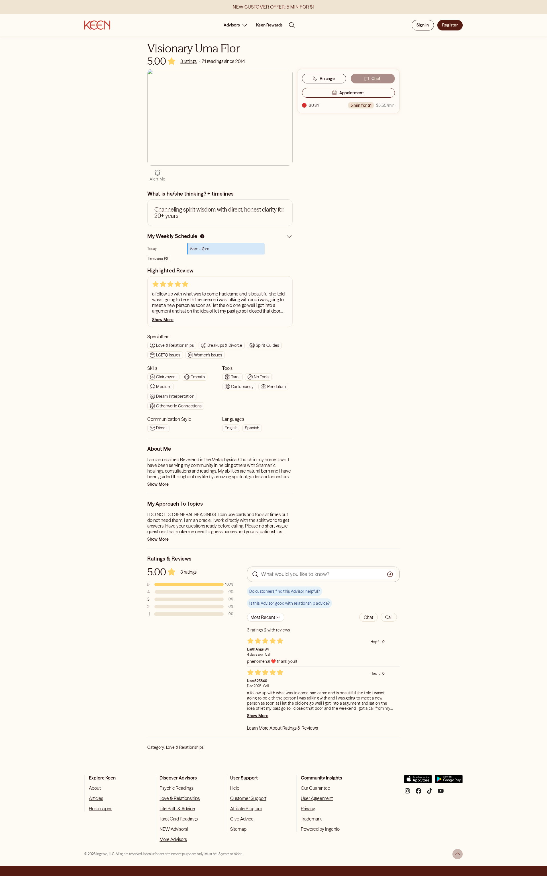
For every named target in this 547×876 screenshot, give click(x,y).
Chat (376, 78)
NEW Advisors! (174, 829)
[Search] (291, 25)
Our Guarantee (315, 788)
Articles (96, 798)
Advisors (232, 25)
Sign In (423, 25)
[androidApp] (449, 781)
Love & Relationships (185, 747)
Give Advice (242, 819)
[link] (188, 61)
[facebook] (418, 793)
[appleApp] (418, 781)
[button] (368, 617)
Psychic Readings (176, 788)
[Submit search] (390, 574)
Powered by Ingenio (320, 829)
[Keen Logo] (97, 25)
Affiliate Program (246, 808)
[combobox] (265, 617)
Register (450, 25)
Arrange (327, 78)
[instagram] (407, 793)
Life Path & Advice (177, 808)
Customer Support (248, 798)
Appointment (351, 92)
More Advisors (173, 839)
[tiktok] (429, 793)
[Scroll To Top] (457, 854)
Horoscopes (100, 808)
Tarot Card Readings (179, 819)
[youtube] (440, 793)
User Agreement (317, 798)
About (95, 788)
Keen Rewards (269, 25)
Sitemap (238, 829)
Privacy (308, 808)
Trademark (311, 819)
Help (234, 788)
